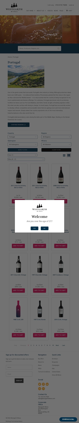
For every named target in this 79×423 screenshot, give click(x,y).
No (44, 228)
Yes (34, 228)
